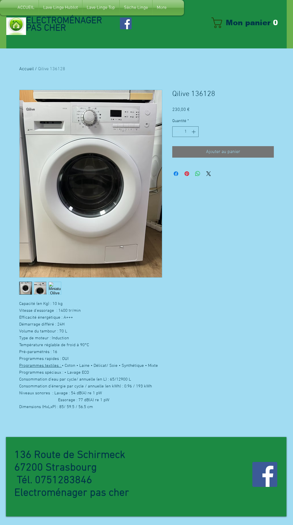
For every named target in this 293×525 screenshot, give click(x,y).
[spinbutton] (185, 132)
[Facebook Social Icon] (126, 23)
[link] (247, 22)
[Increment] (194, 132)
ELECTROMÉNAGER (65, 20)
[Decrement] (176, 132)
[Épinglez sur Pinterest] (186, 173)
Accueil (26, 69)
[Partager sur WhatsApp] (197, 173)
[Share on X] (208, 173)
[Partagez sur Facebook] (176, 173)
